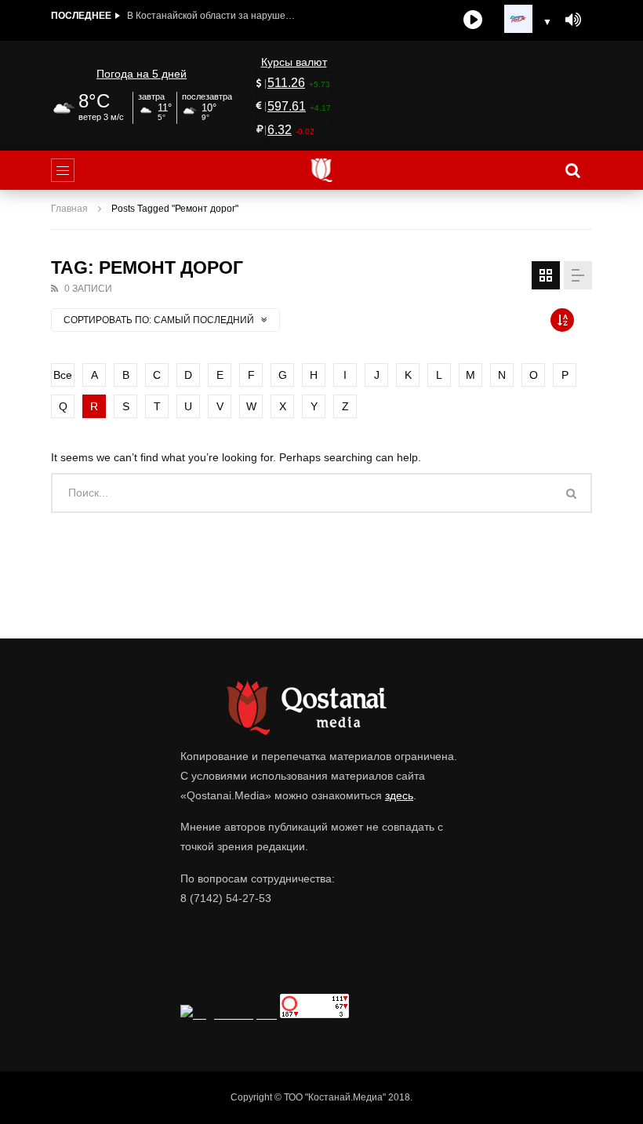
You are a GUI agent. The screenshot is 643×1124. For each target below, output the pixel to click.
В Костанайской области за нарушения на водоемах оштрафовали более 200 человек (213, 15)
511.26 (286, 82)
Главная (69, 208)
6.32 (279, 129)
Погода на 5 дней (141, 73)
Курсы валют (294, 62)
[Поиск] (572, 170)
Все (62, 375)
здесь (399, 795)
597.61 (286, 106)
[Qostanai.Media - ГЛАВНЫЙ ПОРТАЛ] (322, 170)
